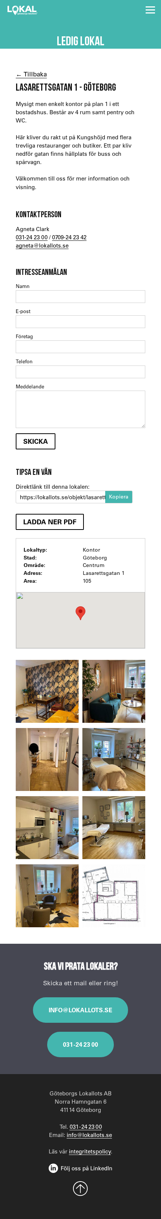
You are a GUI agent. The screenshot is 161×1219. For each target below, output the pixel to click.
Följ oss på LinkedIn (86, 1168)
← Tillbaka (31, 74)
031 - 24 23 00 (80, 1044)
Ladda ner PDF (49, 521)
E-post (23, 311)
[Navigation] (150, 10)
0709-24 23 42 (69, 237)
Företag (24, 336)
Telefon (24, 361)
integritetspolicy (90, 1151)
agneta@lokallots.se (42, 245)
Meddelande (30, 386)
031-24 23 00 (32, 237)
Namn (23, 286)
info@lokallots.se (80, 1010)
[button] (80, 613)
